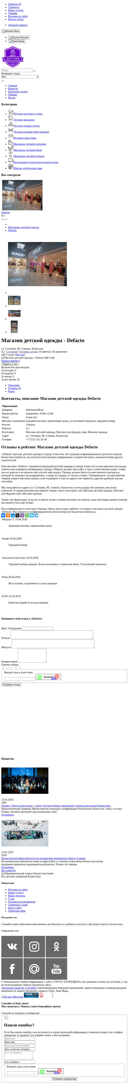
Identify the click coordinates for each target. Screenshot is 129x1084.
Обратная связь (17, 910)
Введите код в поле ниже (18, 672)
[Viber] (22, 515)
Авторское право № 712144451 (19, 987)
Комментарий (9, 661)
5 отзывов (11, 351)
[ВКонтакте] (3, 515)
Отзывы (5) (14, 388)
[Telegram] (36, 515)
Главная (12, 85)
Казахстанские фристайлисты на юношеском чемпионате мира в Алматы (43, 858)
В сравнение (60, 351)
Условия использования (21, 901)
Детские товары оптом (26, 125)
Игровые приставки (24, 138)
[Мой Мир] (13, 515)
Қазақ (21, 41)
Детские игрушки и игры (27, 113)
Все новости (8, 870)
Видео (11, 97)
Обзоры (12, 94)
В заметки (45, 351)
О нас (11, 898)
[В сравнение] (2, 219)
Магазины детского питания (29, 144)
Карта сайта (15, 907)
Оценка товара (9, 664)
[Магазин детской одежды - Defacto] (37, 292)
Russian (24, 37)
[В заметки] (6, 219)
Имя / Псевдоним (11, 628)
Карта (11, 391)
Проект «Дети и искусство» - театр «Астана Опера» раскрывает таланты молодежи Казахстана (56, 805)
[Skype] (32, 515)
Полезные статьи (18, 91)
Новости (13, 88)
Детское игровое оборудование (31, 131)
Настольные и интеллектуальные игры (35, 162)
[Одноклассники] (8, 515)
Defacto (5, 212)
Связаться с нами (18, 904)
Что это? (20, 354)
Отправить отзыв (11, 684)
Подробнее (7, 814)
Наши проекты (16, 895)
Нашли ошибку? (10, 360)
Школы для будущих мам (27, 168)
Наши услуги (15, 892)
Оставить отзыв (28, 351)
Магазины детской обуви (27, 150)
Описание (14, 385)
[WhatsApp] (27, 515)
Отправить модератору (64, 1079)
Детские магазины (24, 119)
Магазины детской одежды (28, 156)
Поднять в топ (10, 364)
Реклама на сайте (18, 889)
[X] (17, 515)
